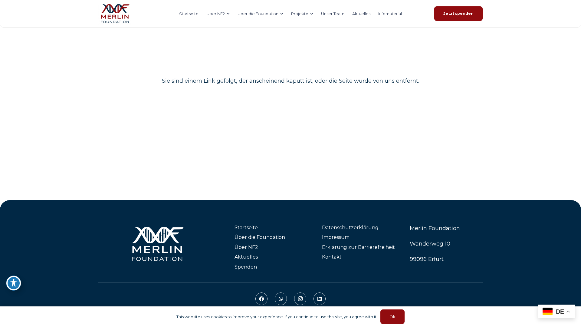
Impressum (336, 237)
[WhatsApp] (281, 298)
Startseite (246, 227)
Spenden (246, 267)
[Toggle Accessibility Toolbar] (13, 283)
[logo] (114, 14)
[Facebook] (261, 298)
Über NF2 (246, 247)
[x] (159, 244)
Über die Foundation (260, 237)
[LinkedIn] (319, 298)
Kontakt (332, 257)
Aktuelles (246, 257)
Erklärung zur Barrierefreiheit (358, 247)
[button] (227, 13)
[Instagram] (300, 298)
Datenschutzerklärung (350, 227)
